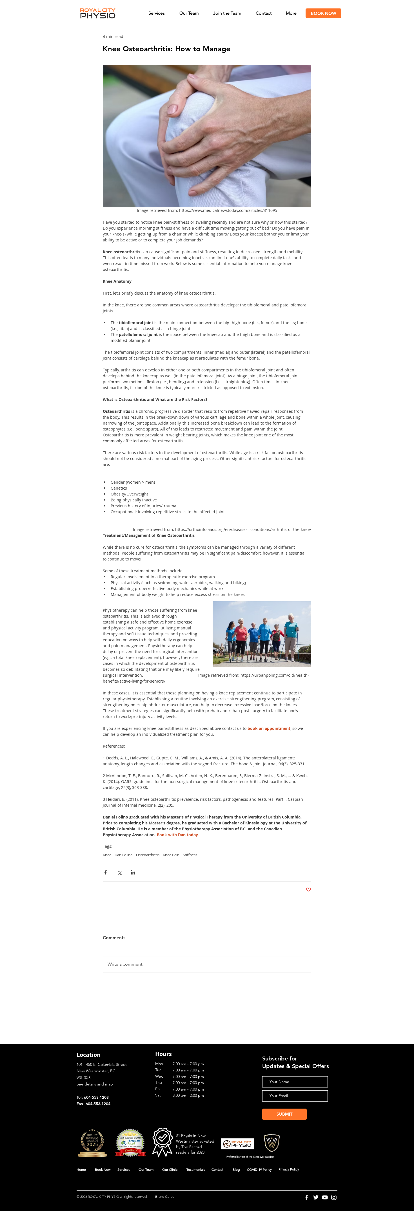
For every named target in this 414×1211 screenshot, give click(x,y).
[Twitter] (315, 1197)
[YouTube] (324, 1197)
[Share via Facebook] (105, 872)
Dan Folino (124, 855)
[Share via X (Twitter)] (119, 872)
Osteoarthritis (147, 855)
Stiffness (190, 855)
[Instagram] (333, 1197)
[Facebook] (306, 1197)
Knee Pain (171, 855)
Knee (107, 855)
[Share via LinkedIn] (133, 872)
